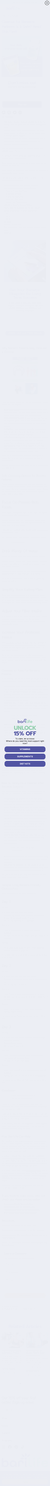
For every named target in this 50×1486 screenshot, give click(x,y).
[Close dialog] (47, 3)
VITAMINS (25, 749)
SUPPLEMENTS (25, 756)
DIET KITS (25, 764)
